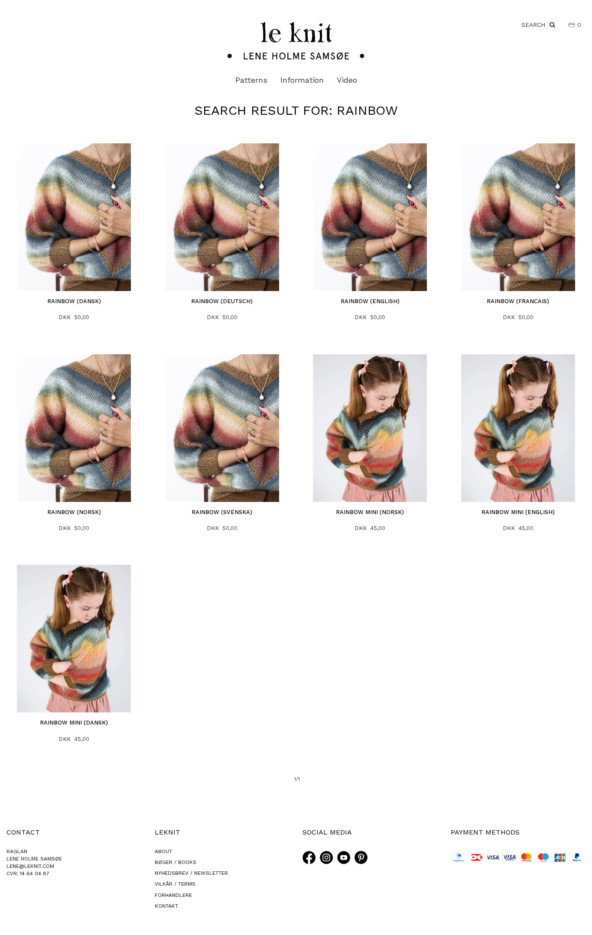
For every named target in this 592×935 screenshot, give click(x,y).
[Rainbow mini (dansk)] (74, 638)
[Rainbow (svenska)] (222, 428)
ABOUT (163, 851)
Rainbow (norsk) (74, 512)
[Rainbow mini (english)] (518, 428)
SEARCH (535, 25)
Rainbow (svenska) (222, 512)
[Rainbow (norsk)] (74, 428)
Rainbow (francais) (518, 301)
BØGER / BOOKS (175, 862)
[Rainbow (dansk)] (74, 217)
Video (347, 79)
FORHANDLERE (173, 895)
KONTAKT (166, 906)
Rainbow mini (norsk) (370, 512)
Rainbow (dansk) (74, 301)
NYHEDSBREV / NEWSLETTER (191, 873)
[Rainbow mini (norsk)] (370, 428)
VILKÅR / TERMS (175, 884)
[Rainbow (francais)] (518, 217)
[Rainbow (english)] (370, 217)
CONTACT (23, 832)
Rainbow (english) (370, 301)
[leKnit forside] (296, 40)
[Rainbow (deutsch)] (222, 217)
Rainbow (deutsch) (222, 301)
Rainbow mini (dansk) (74, 722)
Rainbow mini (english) (518, 512)
